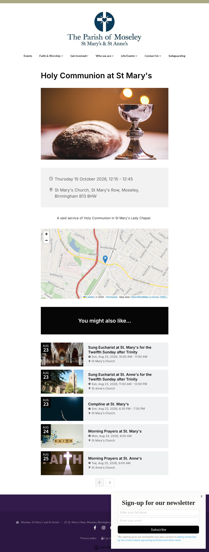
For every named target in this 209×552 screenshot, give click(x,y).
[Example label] (95, 527)
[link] (51, 56)
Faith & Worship (50, 56)
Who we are (104, 56)
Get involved (78, 56)
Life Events (128, 56)
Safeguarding (177, 56)
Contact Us (152, 56)
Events (28, 56)
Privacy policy (88, 538)
